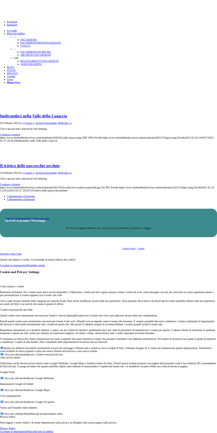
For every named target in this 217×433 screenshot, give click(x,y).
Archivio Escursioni (45, 123)
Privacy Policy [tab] (8, 416)
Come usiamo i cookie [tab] (12, 286)
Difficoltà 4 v (65, 172)
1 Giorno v (28, 123)
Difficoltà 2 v (65, 123)
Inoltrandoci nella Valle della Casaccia (33, 116)
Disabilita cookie (36, 265)
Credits (141, 248)
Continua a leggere (10, 134)
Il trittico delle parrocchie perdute (30, 165)
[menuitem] (112, 30)
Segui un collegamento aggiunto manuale (27, 218)
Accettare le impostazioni (13, 265)
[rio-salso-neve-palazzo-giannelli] (15, 158)
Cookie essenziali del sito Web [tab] (16, 309)
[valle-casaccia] (15, 108)
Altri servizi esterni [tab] (10, 357)
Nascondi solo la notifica (40, 431)
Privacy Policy (8, 428)
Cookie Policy (129, 248)
